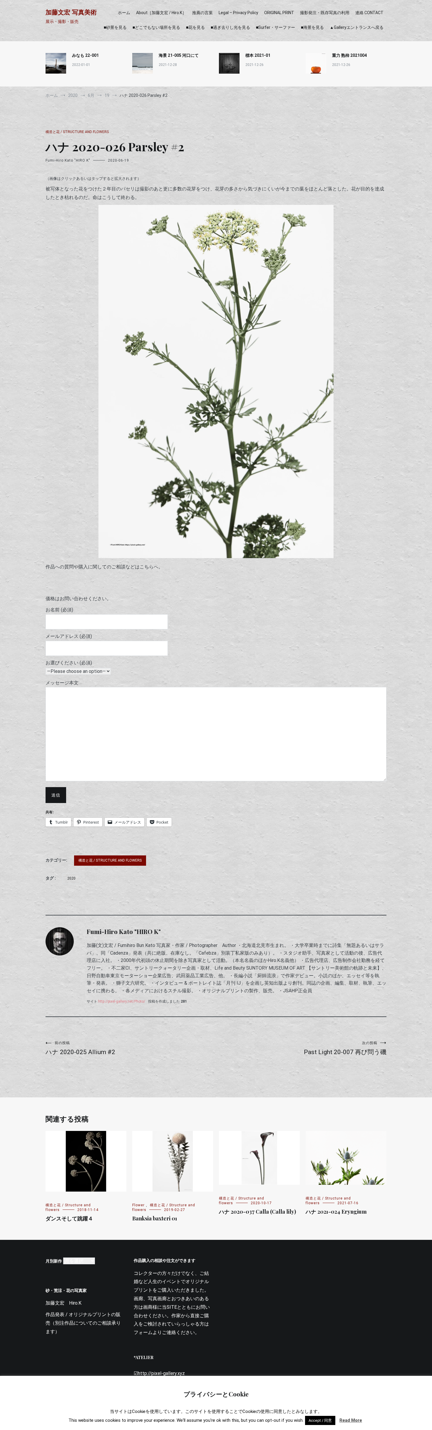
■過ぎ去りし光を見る (230, 27)
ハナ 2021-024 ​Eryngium (336, 1211)
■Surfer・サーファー (275, 27)
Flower (138, 1205)
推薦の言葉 (202, 12)
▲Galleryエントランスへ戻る (357, 27)
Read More (350, 1420)
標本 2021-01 (257, 55)
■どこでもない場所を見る (156, 27)
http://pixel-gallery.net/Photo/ (121, 1001)
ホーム (124, 12)
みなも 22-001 (85, 55)
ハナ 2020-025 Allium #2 (80, 1048)
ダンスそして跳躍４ (69, 1218)
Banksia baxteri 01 (154, 1218)
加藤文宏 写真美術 (71, 12)
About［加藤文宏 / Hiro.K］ (161, 12)
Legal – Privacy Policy (238, 12)
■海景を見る (312, 27)
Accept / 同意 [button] (320, 1420)
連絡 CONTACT (369, 12)
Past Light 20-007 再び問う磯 (345, 1048)
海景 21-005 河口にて (179, 55)
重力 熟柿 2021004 (349, 55)
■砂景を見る (115, 27)
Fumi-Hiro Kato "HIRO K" (68, 160)
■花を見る (195, 27)
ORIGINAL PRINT (279, 12)
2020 (71, 878)
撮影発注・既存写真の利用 (324, 12)
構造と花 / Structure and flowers (77, 132)
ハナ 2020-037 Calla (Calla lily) (257, 1211)
